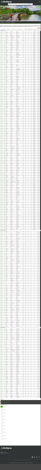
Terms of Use (27, 462)
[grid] (20, 214)
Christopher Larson (3, 438)
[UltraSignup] (6, 1)
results (1, 31)
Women (4, 406)
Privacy (31, 462)
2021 (1, 402)
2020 (4, 402)
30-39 (11, 26)
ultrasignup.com (6, 453)
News (16, 462)
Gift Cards (12, 462)
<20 (4, 26)
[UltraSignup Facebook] (35, 457)
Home (10, 462)
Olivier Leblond (3, 412)
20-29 (8, 26)
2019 (6, 402)
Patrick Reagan (3, 409)
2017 (1, 403)
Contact (23, 462)
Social (14, 22)
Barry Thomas (3, 428)
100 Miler (39, 27)
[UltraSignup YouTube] (32, 457)
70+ (24, 26)
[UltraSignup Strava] (39, 457)
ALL (2, 26)
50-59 (18, 26)
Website (3, 22)
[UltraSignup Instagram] (37, 457)
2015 (6, 403)
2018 (9, 402)
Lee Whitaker (3, 422)
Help (20, 462)
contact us (5, 452)
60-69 (21, 26)
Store (18, 462)
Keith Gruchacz (3, 425)
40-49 (14, 26)
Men (1, 406)
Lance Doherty (3, 419)
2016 (4, 403)
